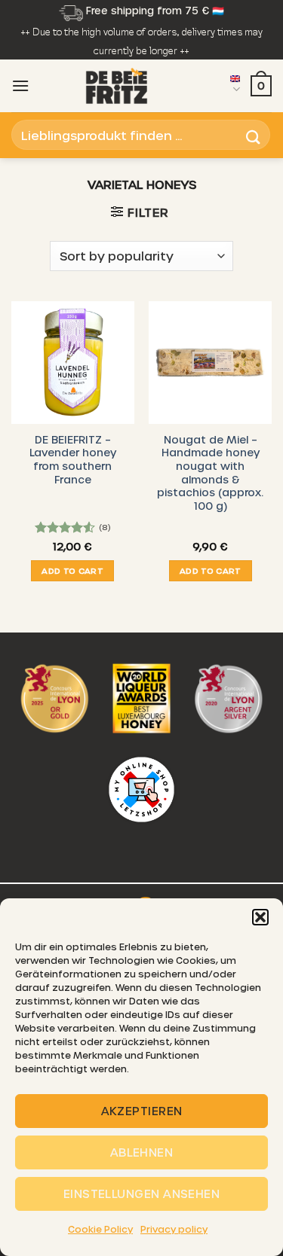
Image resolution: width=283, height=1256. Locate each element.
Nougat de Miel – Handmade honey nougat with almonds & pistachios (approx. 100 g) (210, 472)
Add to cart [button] (72, 570)
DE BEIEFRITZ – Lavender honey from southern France (72, 459)
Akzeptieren (142, 1110)
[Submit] (253, 135)
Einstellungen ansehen (141, 1193)
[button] (260, 917)
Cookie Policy (100, 1229)
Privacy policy (174, 1229)
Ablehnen (142, 1152)
